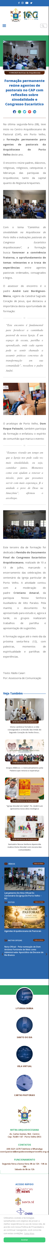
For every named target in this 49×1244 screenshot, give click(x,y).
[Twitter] (31, 3)
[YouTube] (27, 3)
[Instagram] (22, 3)
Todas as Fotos (39, 902)
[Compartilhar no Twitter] (24, 112)
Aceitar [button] (24, 1240)
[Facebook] (19, 3)
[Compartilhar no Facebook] (14, 112)
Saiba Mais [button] (29, 1233)
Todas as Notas (38, 940)
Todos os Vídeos (38, 863)
